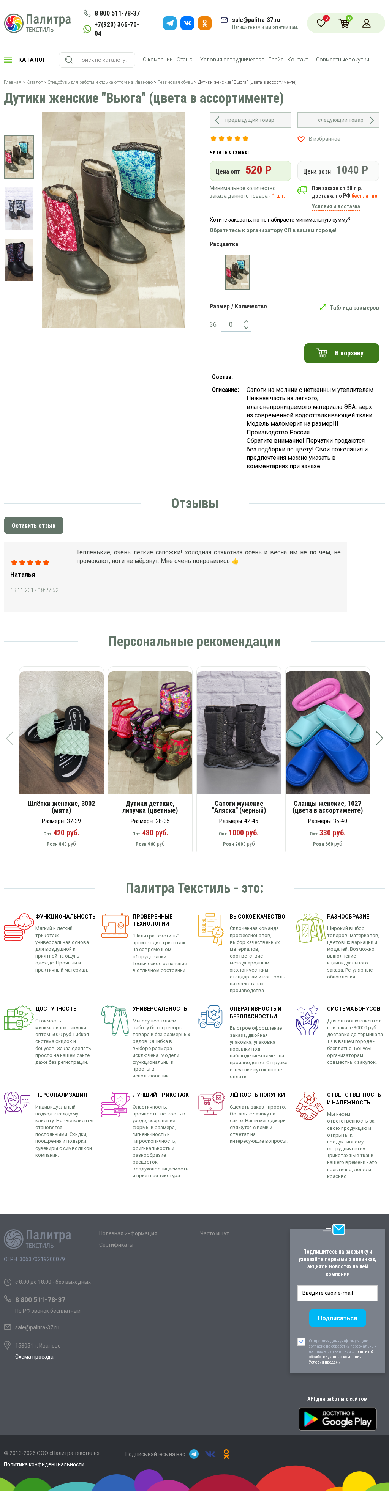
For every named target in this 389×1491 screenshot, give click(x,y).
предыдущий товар (249, 120)
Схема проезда (34, 1357)
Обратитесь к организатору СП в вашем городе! (273, 230)
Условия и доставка (336, 206)
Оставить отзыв (33, 525)
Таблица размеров (354, 308)
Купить (67, 735)
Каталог (32, 60)
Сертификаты (116, 1245)
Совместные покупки (342, 60)
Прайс (276, 60)
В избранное (324, 139)
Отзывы (186, 60)
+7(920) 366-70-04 (117, 28)
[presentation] (9, 738)
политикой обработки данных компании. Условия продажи (341, 1356)
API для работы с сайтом (337, 1399)
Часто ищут (214, 1233)
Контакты (300, 60)
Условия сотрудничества (232, 60)
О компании (158, 60)
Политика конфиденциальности (44, 1464)
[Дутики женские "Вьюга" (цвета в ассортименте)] (237, 272)
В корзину (349, 353)
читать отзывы (229, 151)
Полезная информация (128, 1233)
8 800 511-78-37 (117, 13)
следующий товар (341, 120)
